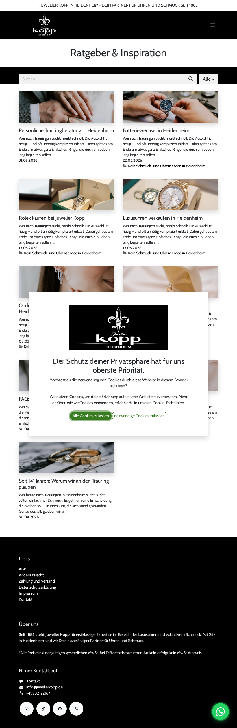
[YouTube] (60, 709)
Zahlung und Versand (37, 581)
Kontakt (25, 599)
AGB (22, 569)
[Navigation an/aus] (213, 25)
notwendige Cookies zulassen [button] (139, 415)
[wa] (76, 709)
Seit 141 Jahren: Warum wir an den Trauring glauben (64, 484)
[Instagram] (27, 709)
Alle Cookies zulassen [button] (91, 415)
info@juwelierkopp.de (44, 687)
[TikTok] (43, 709)
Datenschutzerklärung (37, 587)
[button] (208, 79)
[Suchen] (191, 79)
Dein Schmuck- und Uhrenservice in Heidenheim (166, 165)
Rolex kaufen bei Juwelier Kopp (52, 218)
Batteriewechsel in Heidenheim (156, 130)
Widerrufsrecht (31, 575)
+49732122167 (38, 693)
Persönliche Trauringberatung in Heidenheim (66, 130)
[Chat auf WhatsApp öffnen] (220, 711)
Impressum (28, 593)
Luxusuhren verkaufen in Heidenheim (163, 218)
